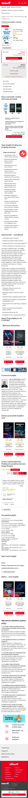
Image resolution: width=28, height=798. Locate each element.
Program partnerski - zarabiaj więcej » (18, 726)
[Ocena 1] (13, 34)
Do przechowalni (14, 73)
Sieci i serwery (4, 545)
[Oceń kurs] (5, 469)
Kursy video (18, 7)
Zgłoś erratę (4, 541)
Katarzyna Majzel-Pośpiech (20, 449)
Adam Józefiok (8, 124)
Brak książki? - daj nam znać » (17, 731)
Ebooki (13, 7)
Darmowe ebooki (5, 13)
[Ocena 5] (20, 34)
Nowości (15, 10)
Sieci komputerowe (13, 545)
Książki (8, 7)
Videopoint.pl (8, 774)
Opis (6, 81)
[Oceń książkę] (18, 34)
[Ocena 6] (21, 34)
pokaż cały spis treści (9, 571)
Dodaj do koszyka (15, 136)
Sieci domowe (23, 550)
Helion (21, 31)
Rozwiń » (21, 485)
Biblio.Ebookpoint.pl (9, 778)
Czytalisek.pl (8, 776)
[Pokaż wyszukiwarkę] (19, 3)
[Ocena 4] (18, 34)
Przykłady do (8, 91)
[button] (24, 337)
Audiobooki (4, 10)
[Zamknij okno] (25, 792)
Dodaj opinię (15, 469)
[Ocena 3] (16, 34)
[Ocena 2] (15, 34)
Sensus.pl (17, 767)
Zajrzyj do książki (6, 45)
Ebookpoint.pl (18, 772)
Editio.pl (7, 769)
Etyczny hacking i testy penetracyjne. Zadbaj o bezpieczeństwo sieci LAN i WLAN (14, 128)
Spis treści (7, 89)
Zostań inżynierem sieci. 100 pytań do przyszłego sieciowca (19, 353)
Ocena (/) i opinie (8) (9, 83)
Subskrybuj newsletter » (16, 738)
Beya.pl (17, 774)
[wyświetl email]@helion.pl (9, 788)
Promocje (10, 10)
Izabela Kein (8, 608)
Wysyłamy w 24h (14, 60)
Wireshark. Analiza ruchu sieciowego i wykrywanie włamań (19, 604)
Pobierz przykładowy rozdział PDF (9, 539)
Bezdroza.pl (7, 772)
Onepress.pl (7, 767)
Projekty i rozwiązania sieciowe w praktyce (8, 353)
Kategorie (3, 7)
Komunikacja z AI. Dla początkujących (20, 445)
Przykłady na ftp (5, 540)
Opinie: (15, 37)
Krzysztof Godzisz (8, 130)
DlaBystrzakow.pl (19, 769)
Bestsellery (21, 10)
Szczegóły (7, 86)
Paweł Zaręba (19, 29)
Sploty (16, 776)
